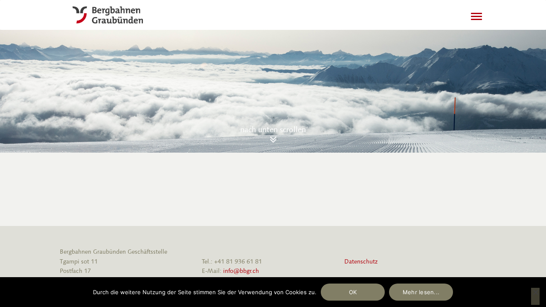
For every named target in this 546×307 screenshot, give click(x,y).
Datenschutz (361, 261)
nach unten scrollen (273, 129)
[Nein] (535, 296)
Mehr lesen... (421, 292)
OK (353, 292)
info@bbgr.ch (241, 271)
